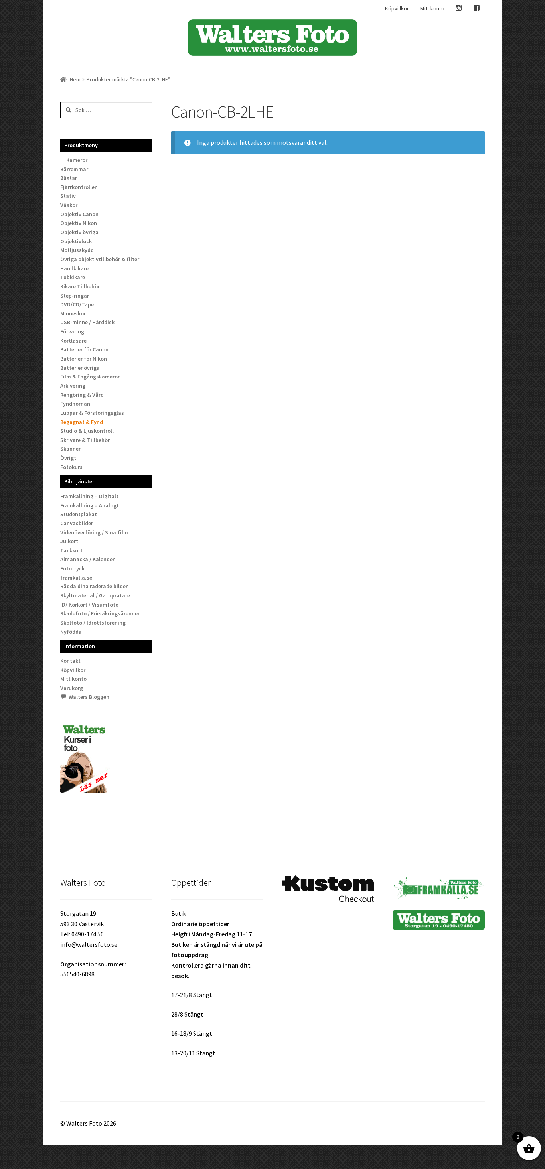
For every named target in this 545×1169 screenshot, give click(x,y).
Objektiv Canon (79, 214)
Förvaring (72, 331)
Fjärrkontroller (78, 187)
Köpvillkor (397, 8)
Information (79, 646)
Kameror (76, 160)
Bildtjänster (79, 481)
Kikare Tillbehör (80, 286)
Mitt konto (432, 8)
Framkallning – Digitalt (89, 496)
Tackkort (71, 550)
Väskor (68, 205)
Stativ (68, 195)
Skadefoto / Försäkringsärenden (100, 613)
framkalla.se (76, 577)
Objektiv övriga (79, 232)
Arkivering (72, 385)
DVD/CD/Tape (77, 304)
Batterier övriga (80, 367)
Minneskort (74, 313)
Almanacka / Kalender (87, 559)
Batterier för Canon (84, 349)
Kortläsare (73, 340)
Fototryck (72, 568)
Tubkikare (72, 277)
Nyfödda (71, 631)
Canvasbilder (76, 523)
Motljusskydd (77, 250)
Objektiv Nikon (78, 223)
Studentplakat (78, 514)
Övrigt (68, 457)
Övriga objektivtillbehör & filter (99, 259)
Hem (75, 79)
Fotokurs (71, 467)
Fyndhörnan (75, 403)
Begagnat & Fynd (81, 422)
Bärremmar (74, 169)
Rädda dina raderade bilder (94, 586)
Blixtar (68, 177)
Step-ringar (74, 295)
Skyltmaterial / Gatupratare (95, 595)
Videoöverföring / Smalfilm (94, 532)
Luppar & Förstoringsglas (92, 412)
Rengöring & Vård (82, 394)
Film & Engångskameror (90, 376)
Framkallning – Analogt (89, 505)
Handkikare (74, 268)
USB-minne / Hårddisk (87, 322)
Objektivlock (76, 241)
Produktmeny (81, 145)
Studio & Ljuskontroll (87, 430)
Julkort (69, 541)
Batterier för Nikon (83, 358)
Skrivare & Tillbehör (85, 440)
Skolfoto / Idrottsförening (93, 622)
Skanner (70, 448)
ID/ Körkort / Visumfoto (89, 604)
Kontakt (70, 660)
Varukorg (71, 688)
